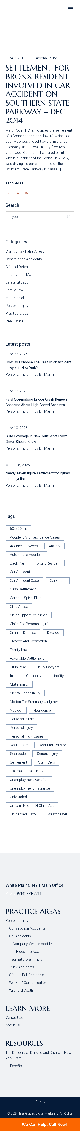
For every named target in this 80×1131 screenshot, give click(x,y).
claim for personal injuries (30, 624)
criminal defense (23, 632)
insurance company (25, 676)
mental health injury (25, 693)
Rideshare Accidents (32, 951)
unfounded (18, 797)
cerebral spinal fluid (25, 598)
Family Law (14, 290)
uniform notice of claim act (32, 805)
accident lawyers (24, 546)
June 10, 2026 (17, 428)
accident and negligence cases (35, 537)
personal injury (21, 728)
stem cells (46, 762)
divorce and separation (28, 641)
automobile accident (26, 555)
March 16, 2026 (18, 465)
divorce (53, 632)
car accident (20, 572)
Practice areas (17, 313)
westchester (57, 814)
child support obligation (28, 615)
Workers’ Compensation (28, 983)
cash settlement (23, 589)
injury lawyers (48, 667)
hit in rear (18, 667)
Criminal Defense (19, 267)
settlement (18, 762)
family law (19, 650)
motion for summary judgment (35, 702)
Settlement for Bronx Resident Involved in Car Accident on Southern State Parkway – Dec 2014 (38, 94)
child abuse (19, 606)
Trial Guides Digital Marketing (38, 1113)
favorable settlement (27, 658)
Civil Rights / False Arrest (25, 251)
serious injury (47, 754)
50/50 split (18, 529)
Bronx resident (48, 563)
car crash (57, 580)
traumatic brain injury (26, 771)
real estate (19, 745)
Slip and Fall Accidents (26, 975)
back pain (18, 563)
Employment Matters (22, 274)
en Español (14, 1066)
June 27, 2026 (17, 354)
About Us (13, 1025)
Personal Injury (45, 58)
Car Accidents (20, 936)
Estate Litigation (18, 282)
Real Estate (14, 321)
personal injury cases (27, 736)
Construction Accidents (24, 259)
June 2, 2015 (16, 58)
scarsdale (18, 754)
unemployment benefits (29, 780)
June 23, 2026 (17, 391)
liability (58, 676)
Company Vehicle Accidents (34, 944)
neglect (16, 710)
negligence (42, 710)
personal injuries (23, 719)
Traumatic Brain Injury (25, 959)
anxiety (54, 546)
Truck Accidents (21, 967)
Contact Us (14, 1017)
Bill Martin (46, 374)
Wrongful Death (21, 990)
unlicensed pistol (23, 814)
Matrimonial (15, 298)
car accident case (24, 580)
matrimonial (19, 684)
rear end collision (53, 745)
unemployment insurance (30, 788)
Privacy (40, 1101)
